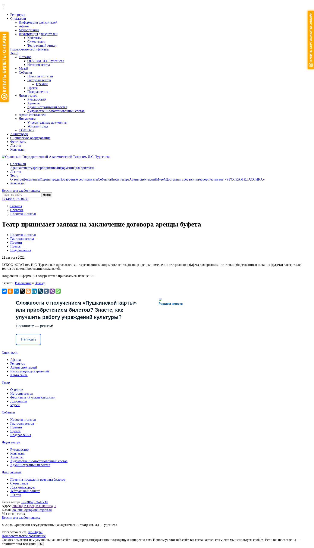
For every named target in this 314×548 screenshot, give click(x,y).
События (25, 72)
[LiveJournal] (40, 291)
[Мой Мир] (16, 291)
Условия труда (37, 126)
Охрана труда (49, 179)
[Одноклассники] (10, 291)
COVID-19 (26, 130)
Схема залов (36, 41)
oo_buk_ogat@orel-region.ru (32, 510)
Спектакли (18, 18)
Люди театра (28, 95)
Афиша (24, 26)
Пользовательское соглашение (24, 536)
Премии (42, 84)
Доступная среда (178, 179)
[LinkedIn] (34, 291)
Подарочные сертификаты (29, 49)
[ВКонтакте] (4, 291)
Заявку (39, 283)
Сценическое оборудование (30, 138)
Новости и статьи (40, 76)
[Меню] (3, 4)
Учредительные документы (47, 122)
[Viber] (52, 291)
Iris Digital (35, 532)
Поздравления (37, 91)
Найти (47, 194)
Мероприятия (29, 30)
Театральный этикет (42, 45)
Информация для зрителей (38, 22)
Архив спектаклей (32, 115)
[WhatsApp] (58, 291)
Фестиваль (18, 142)
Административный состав (47, 107)
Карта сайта (19, 375)
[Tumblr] (46, 291)
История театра (38, 65)
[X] (22, 291)
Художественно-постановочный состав (56, 111)
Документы (27, 118)
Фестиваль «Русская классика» (32, 397)
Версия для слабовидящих (21, 190)
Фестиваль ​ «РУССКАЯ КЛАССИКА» (236, 179)
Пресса (32, 88)
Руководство (36, 99)
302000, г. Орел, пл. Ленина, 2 (34, 506)
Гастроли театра (39, 80)
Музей (23, 68)
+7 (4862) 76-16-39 (15, 199)
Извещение (23, 283)
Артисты (33, 103)
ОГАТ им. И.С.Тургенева (45, 61)
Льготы (15, 145)
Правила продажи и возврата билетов (37, 479)
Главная (16, 206)
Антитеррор (19, 134)
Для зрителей (11, 472)
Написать (28, 339)
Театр (14, 53)
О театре (25, 57)
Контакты (34, 38)
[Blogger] (28, 291)
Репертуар (17, 14)
